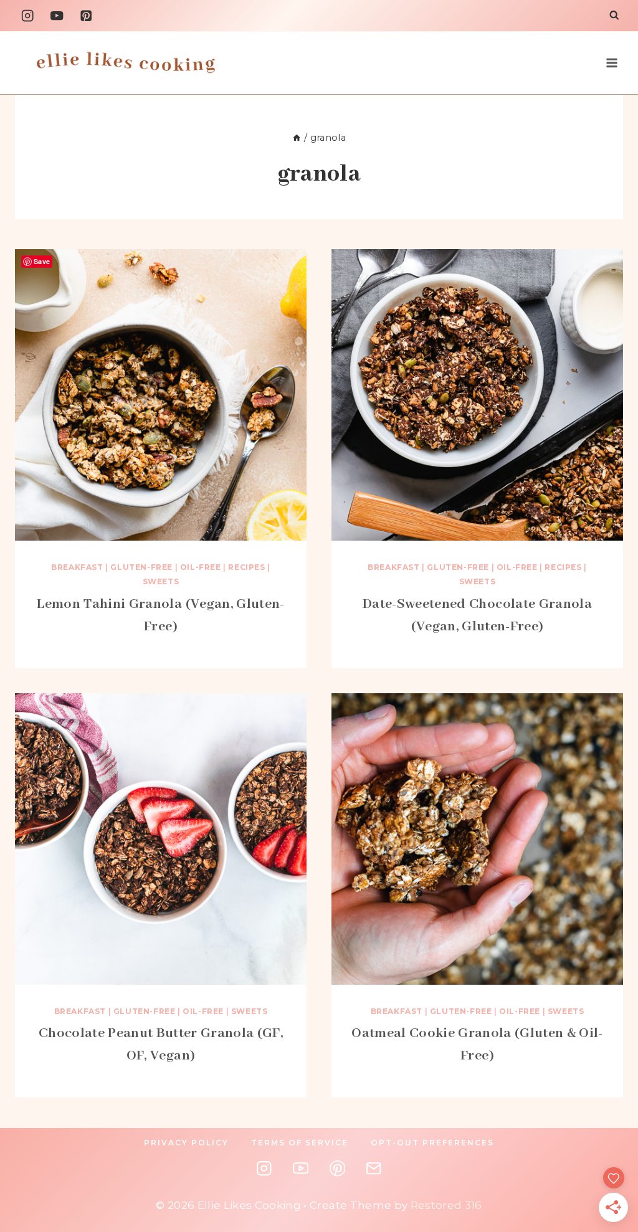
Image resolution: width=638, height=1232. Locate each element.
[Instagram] (27, 16)
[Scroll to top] (623, 1123)
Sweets (161, 581)
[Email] (373, 1169)
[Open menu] (611, 62)
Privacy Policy (186, 1142)
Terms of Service (299, 1142)
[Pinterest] (86, 16)
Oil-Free (200, 567)
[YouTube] (57, 16)
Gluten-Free (141, 567)
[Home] (296, 137)
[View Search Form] (614, 16)
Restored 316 (446, 1205)
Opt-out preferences (432, 1142)
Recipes (246, 567)
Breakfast (77, 567)
